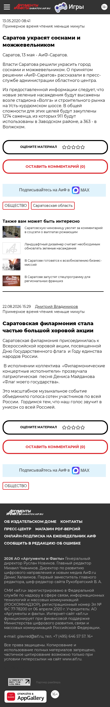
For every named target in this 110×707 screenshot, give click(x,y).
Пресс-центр (17, 529)
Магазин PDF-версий (57, 529)
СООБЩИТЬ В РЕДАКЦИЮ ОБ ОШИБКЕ (42, 543)
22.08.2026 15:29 (17, 306)
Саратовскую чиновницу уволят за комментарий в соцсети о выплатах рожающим (64, 230)
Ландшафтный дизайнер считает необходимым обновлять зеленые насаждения (62, 246)
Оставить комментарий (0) (55, 166)
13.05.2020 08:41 (16, 21)
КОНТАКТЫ (71, 521)
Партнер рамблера (48, 682)
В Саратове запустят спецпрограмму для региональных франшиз (57, 279)
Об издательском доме (30, 521)
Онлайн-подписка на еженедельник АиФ (50, 536)
